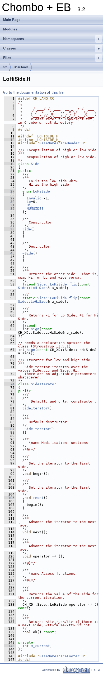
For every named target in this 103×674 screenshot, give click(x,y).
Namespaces (51, 39)
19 (9, 164)
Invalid (34, 198)
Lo (29, 202)
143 (9, 646)
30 (9, 202)
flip (73, 284)
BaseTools (21, 67)
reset (38, 498)
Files (51, 58)
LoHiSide (41, 191)
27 (9, 191)
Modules (10, 29)
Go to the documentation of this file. (33, 92)
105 (9, 498)
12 (9, 140)
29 (9, 198)
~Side (27, 253)
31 (9, 205)
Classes (51, 48)
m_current (40, 646)
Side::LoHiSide (52, 284)
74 (9, 384)
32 (9, 209)
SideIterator (43, 384)
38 (9, 229)
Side (35, 164)
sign (35, 329)
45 (9, 253)
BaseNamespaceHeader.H (61, 143)
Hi (29, 205)
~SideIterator (36, 429)
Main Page (11, 20)
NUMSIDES (35, 209)
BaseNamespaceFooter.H (61, 656)
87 (9, 429)
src (5, 67)
